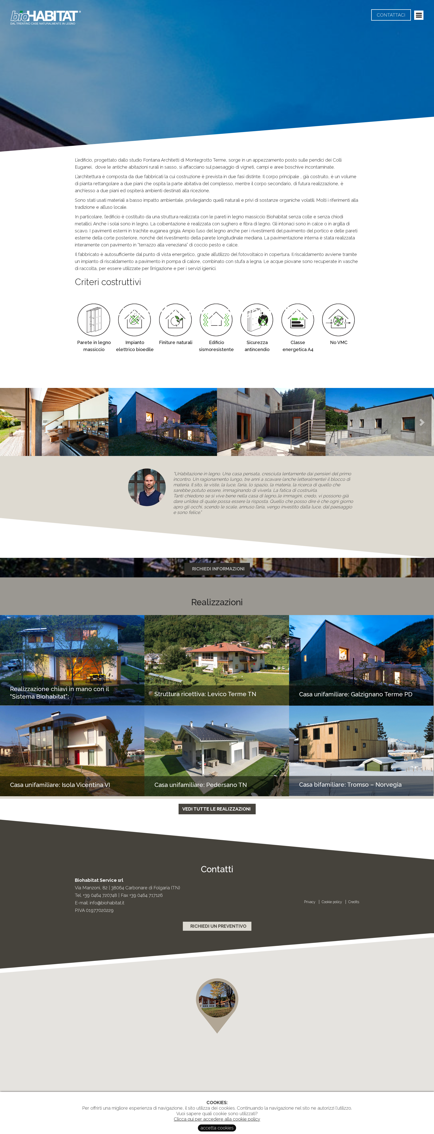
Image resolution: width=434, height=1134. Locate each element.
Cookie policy (332, 902)
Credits (353, 902)
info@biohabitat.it (107, 902)
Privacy (310, 902)
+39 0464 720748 (100, 895)
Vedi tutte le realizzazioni (216, 809)
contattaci (391, 15)
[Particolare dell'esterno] (162, 422)
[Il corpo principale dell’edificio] (54, 422)
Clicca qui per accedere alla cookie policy (217, 1119)
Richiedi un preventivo (218, 926)
